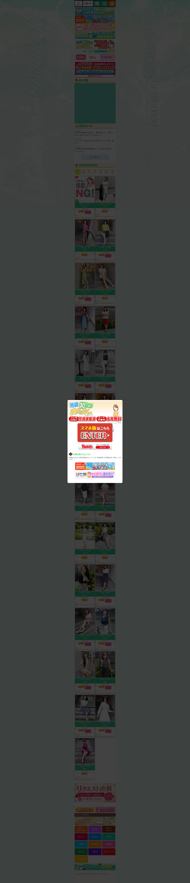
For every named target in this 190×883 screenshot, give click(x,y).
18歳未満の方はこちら (82, 454)
